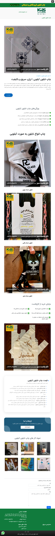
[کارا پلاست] (41, 11)
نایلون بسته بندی (27, 296)
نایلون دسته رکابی (27, 243)
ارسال (49, 507)
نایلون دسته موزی (27, 190)
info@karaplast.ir (13, 521)
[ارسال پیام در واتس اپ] (4, 533)
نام (50, 483)
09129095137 (22, 12)
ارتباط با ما (8, 95)
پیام (50, 492)
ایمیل (49, 487)
